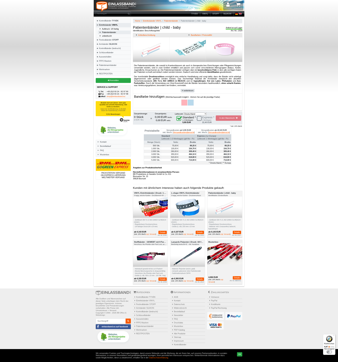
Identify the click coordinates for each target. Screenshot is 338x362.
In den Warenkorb (227, 118)
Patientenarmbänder (107, 65)
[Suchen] (129, 14)
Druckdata (178, 322)
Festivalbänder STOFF (146, 304)
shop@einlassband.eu (116, 96)
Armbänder (107, 44)
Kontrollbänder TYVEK (146, 297)
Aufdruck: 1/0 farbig (110, 29)
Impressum (179, 341)
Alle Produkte (179, 333)
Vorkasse (215, 297)
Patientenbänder (109, 32)
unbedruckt (107, 36)
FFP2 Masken (104, 61)
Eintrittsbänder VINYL (152, 21)
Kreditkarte (215, 304)
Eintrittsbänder (108, 25)
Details (163, 232)
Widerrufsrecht (180, 308)
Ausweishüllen (104, 57)
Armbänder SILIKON (145, 308)
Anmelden (114, 80)
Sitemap (177, 337)
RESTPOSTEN (105, 73)
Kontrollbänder (108, 21)
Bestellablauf (105, 146)
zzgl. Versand (151, 234)
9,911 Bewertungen (113, 114)
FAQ (101, 150)
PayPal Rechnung (219, 308)
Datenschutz (179, 304)
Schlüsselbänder (105, 52)
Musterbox (104, 154)
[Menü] (333, 335)
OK (239, 354)
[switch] (329, 352)
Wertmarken (104, 69)
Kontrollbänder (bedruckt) (109, 48)
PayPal (214, 300)
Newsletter (178, 315)
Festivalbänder (108, 40)
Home (137, 21)
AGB (176, 297)
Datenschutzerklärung (158, 357)
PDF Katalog (179, 330)
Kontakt (103, 142)
